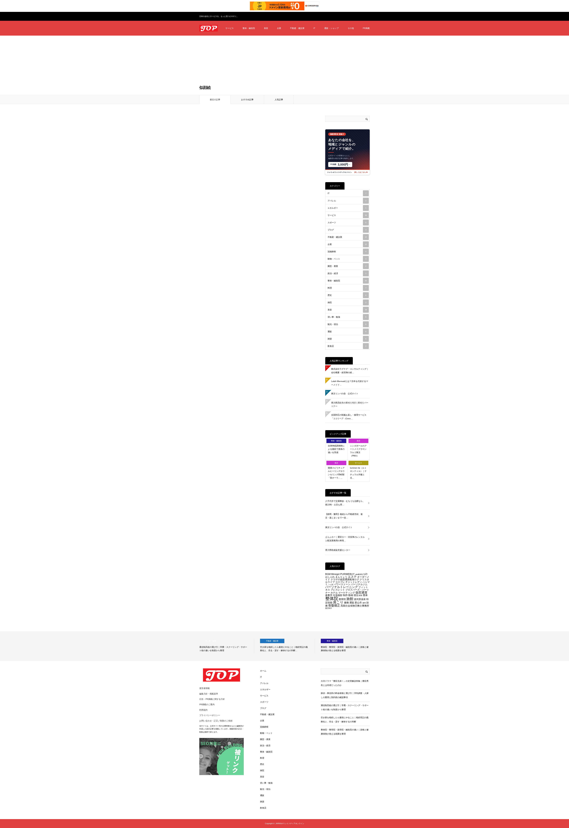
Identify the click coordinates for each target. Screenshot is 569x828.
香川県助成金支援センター (337, 550)
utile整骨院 (359, 574)
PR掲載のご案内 (207, 704)
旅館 (349, 599)
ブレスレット (338, 589)
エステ (352, 576)
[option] (226, 646)
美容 (266, 28)
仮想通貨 (361, 592)
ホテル (334, 592)
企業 (279, 28)
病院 (347, 302)
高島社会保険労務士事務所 (355, 605)
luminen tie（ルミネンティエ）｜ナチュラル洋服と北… (358, 473)
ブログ (347, 230)
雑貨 (347, 339)
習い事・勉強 (347, 317)
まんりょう (341, 577)
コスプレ (340, 582)
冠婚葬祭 (347, 251)
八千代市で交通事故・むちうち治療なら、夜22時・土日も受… (345, 503)
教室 (360, 595)
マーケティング (346, 592)
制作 (345, 595)
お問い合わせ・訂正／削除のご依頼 (215, 721)
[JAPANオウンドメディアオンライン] (208, 28)
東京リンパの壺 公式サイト (344, 393)
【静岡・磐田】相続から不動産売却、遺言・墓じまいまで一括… (344, 516)
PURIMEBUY (347, 574)
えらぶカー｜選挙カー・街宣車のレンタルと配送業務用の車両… (345, 539)
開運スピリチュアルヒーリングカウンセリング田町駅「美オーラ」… (336, 473)
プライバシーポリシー (209, 715)
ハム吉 (330, 584)
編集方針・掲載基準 (208, 694)
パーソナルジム (359, 584)
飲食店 (347, 346)
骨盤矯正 (334, 605)
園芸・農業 (347, 266)
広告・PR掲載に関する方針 (212, 699)
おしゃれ (330, 577)
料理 (347, 288)
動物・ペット (347, 259)
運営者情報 (204, 688)
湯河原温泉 (360, 599)
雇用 (364, 603)
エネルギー (347, 208)
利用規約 (203, 710)
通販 (347, 331)
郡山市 (358, 602)
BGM (328, 574)
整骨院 (342, 599)
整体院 (331, 598)
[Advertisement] (284, 58)
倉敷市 (328, 595)
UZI (365, 574)
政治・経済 (347, 273)
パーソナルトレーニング (341, 587)
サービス (229, 28)
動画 (350, 595)
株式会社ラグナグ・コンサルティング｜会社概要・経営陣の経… (350, 371)
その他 (351, 28)
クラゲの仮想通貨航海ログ (345, 579)
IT (314, 28)
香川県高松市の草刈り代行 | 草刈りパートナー (349, 404)
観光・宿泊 (347, 324)
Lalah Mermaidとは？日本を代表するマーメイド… (349, 383)
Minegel (335, 574)
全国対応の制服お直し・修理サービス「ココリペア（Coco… (348, 417)
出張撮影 (337, 595)
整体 (365, 595)
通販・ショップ (331, 28)
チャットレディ (353, 582)
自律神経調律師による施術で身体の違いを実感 (336, 449)
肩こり (338, 602)
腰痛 (346, 602)
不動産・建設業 (297, 28)
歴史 (347, 295)
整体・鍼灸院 (249, 28)
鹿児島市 (328, 608)
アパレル (347, 201)
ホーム (263, 671)
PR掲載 (366, 28)
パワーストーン (342, 584)
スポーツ (347, 222)
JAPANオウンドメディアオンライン (289, 824)
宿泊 (356, 595)
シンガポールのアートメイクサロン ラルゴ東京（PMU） (358, 451)
